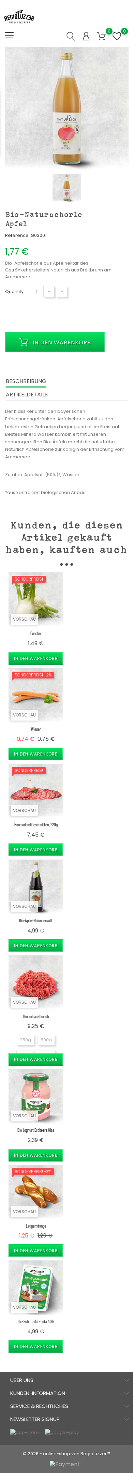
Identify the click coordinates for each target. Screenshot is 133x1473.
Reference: (17, 235)
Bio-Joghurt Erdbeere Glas (35, 1130)
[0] (101, 36)
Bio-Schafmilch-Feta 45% (36, 1321)
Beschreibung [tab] (26, 381)
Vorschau (24, 619)
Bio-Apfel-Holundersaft (36, 920)
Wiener (36, 729)
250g (25, 1040)
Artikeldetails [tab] (27, 394)
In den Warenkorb (61, 342)
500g (46, 1040)
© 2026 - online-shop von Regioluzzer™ (66, 1453)
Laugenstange (36, 1226)
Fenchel (35, 633)
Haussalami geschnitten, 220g (36, 824)
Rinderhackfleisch (36, 1016)
